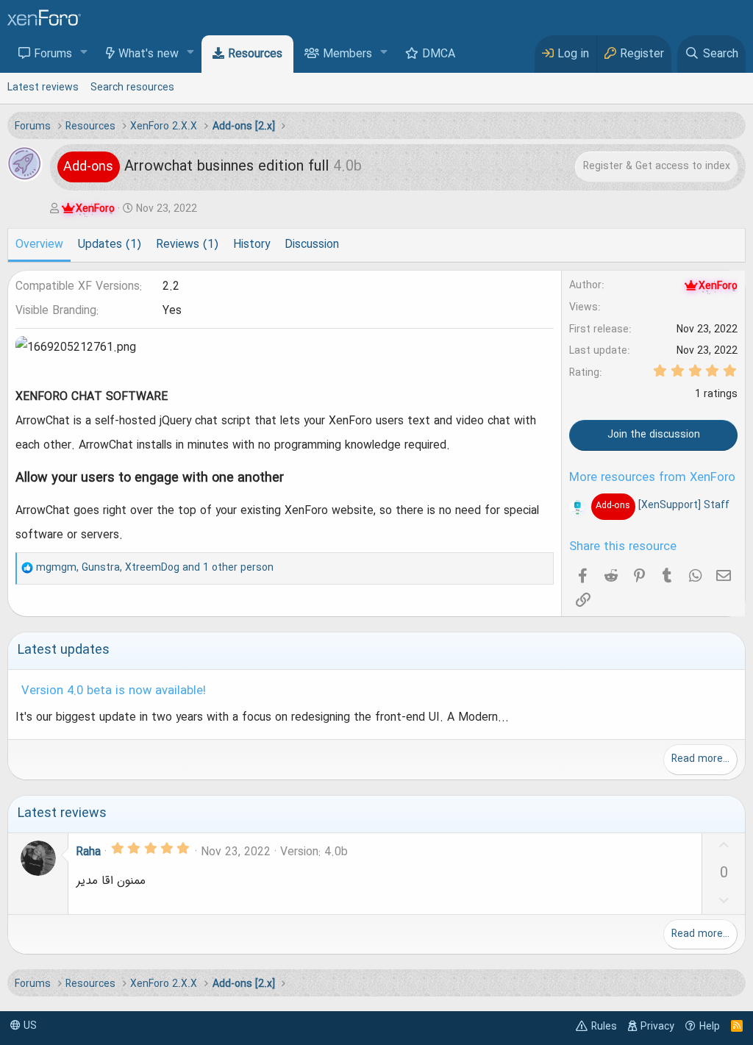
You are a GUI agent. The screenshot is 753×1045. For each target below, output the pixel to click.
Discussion (312, 245)
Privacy (657, 1027)
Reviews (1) (187, 245)
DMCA (438, 54)
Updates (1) (109, 245)
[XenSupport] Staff (662, 505)
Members (347, 54)
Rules (604, 1027)
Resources (255, 54)
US (29, 1026)
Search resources (132, 87)
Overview (39, 245)
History (251, 245)
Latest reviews (43, 87)
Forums (53, 54)
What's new (148, 54)
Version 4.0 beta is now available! (113, 691)
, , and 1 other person (155, 568)
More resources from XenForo (652, 478)
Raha (88, 852)
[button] (84, 53)
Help (709, 1027)
